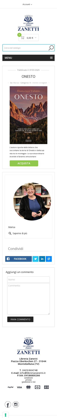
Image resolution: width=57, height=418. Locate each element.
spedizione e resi (28, 382)
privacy (28, 380)
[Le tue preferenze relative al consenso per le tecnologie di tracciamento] (6, 415)
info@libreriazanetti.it (33, 372)
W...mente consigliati (38, 83)
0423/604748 (30, 370)
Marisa (16, 83)
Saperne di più (17, 233)
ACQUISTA (24, 163)
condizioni (28, 378)
